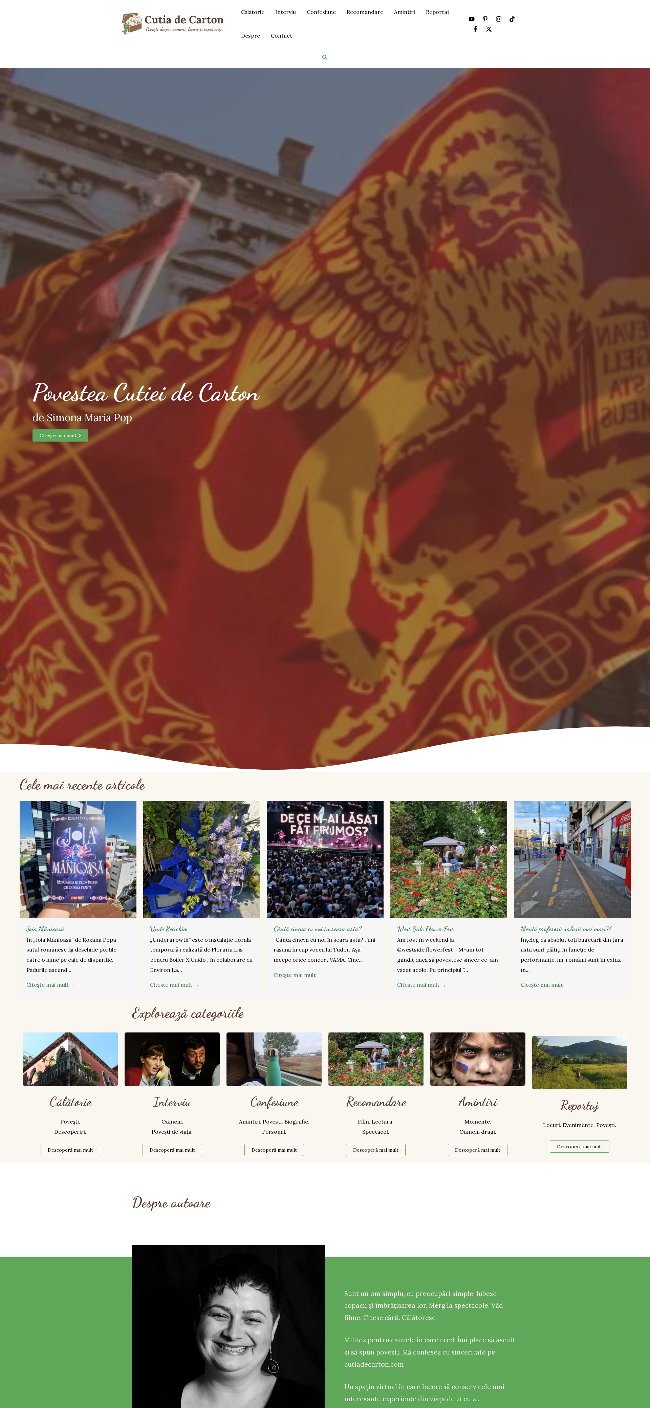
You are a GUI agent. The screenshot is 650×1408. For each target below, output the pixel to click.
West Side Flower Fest (425, 929)
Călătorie (252, 11)
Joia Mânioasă (45, 929)
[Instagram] (499, 19)
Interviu (285, 11)
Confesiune (321, 11)
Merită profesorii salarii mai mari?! (566, 929)
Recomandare (365, 11)
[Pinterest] (485, 19)
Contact (281, 35)
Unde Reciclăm (169, 929)
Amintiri (404, 11)
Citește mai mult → (50, 984)
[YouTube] (472, 19)
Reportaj (437, 11)
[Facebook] (475, 29)
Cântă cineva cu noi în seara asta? (318, 929)
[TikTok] (512, 19)
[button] (325, 57)
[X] (489, 29)
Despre (250, 35)
